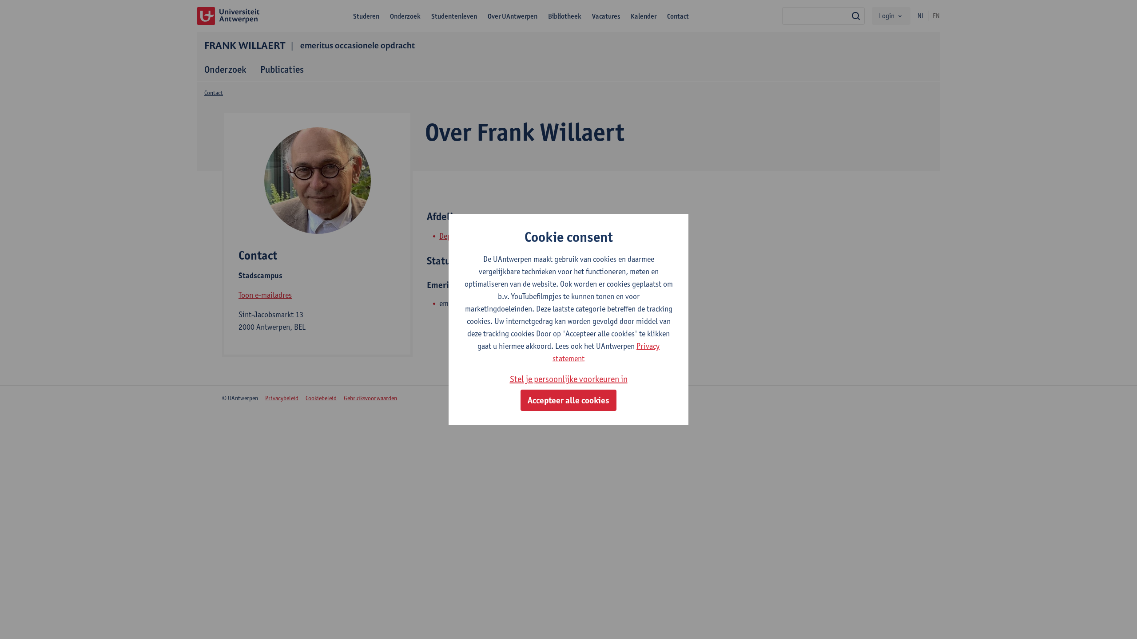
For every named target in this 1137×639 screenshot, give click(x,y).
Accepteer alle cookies (568, 400)
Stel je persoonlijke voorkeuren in (569, 379)
